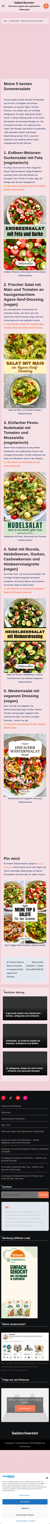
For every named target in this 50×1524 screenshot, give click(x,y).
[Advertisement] (25, 51)
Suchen (7, 1186)
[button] (46, 1476)
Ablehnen (25, 1508)
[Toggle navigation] (3, 6)
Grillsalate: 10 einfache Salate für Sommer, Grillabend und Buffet (23, 1042)
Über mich (5, 1125)
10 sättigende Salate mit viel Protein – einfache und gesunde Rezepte (24, 1069)
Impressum (32, 1520)
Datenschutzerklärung (22, 1520)
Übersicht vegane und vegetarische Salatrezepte (22, 1131)
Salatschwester (24, 2)
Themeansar (24, 1446)
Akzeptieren (25, 1502)
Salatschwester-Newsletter (13, 1119)
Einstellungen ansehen (25, 1515)
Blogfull (38, 1443)
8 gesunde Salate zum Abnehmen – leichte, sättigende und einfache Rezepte (24, 1016)
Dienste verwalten (24, 1495)
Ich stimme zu (25, 1408)
